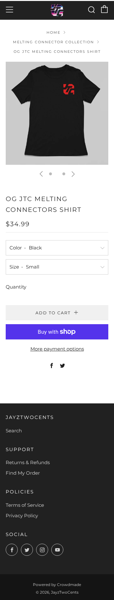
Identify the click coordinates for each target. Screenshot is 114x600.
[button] (50, 173)
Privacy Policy (22, 516)
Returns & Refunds (28, 462)
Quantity (16, 287)
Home (53, 32)
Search (14, 431)
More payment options (57, 349)
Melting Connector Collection (53, 42)
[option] (57, 113)
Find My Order (23, 473)
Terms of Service (25, 505)
